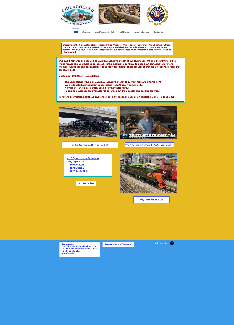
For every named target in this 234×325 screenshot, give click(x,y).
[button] (120, 13)
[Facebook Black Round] (172, 243)
